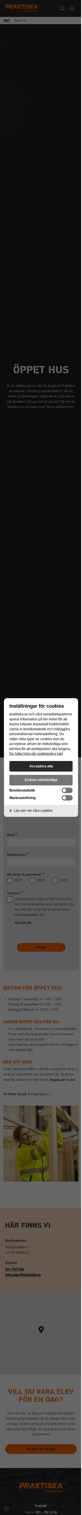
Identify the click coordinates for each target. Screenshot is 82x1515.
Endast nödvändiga (41, 780)
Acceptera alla (41, 766)
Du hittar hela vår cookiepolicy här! (36, 754)
